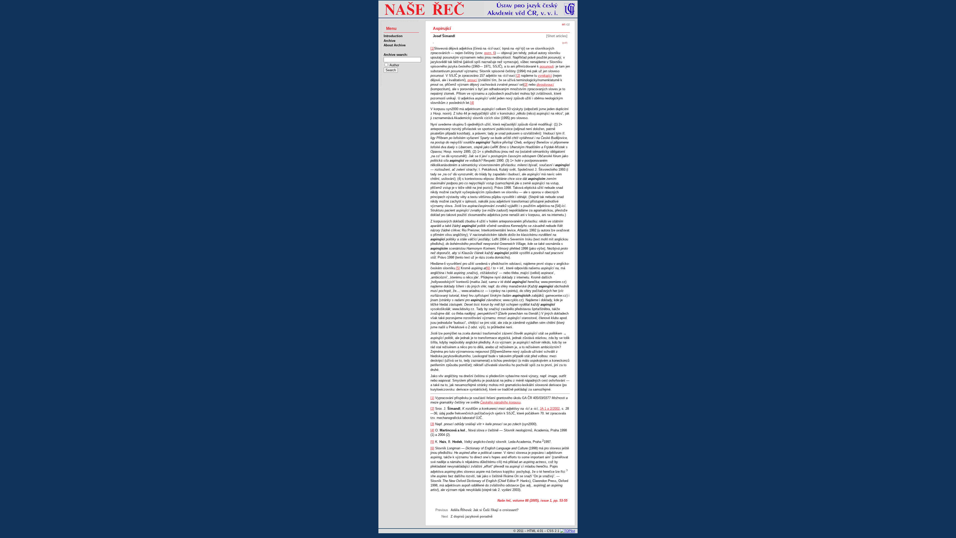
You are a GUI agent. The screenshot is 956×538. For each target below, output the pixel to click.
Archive (389, 41)
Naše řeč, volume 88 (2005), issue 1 (524, 500)
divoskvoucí (545, 84)
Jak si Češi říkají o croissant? (496, 510)
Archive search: (396, 55)
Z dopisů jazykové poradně (471, 516)
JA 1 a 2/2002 (550, 408)
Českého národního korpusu (500, 402)
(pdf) (564, 42)
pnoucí (472, 80)
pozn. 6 (489, 53)
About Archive (395, 45)
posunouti (547, 66)
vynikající (545, 75)
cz (568, 24)
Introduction (393, 36)
